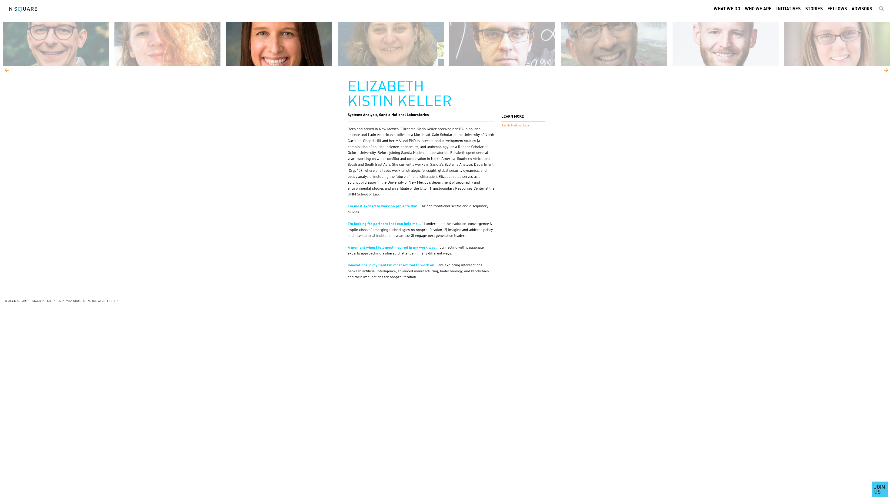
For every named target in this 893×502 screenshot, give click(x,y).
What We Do (727, 9)
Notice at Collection (103, 301)
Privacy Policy (40, 301)
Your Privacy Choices (69, 301)
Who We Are (758, 9)
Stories (814, 9)
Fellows (837, 9)
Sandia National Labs (515, 125)
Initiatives (788, 9)
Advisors (862, 9)
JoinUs (879, 490)
